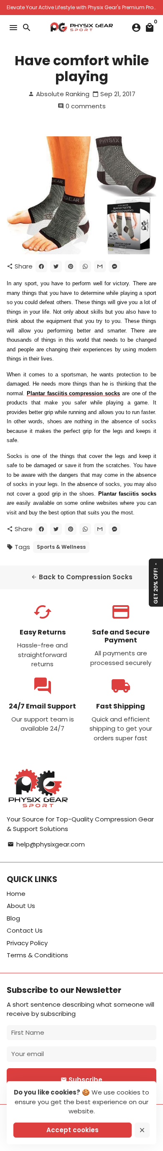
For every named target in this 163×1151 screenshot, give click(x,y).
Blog (13, 918)
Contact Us (25, 930)
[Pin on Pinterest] (70, 266)
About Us (21, 905)
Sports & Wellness (61, 546)
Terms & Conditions (37, 955)
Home (16, 893)
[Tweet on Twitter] (56, 266)
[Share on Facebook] (41, 266)
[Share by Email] (100, 266)
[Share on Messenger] (114, 266)
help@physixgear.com (46, 844)
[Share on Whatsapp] (85, 266)
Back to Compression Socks (81, 577)
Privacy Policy (27, 943)
